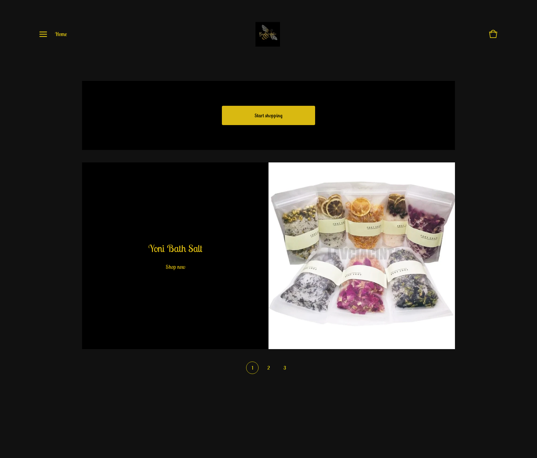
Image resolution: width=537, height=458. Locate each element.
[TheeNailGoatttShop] (267, 34)
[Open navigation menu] (43, 34)
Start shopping (268, 115)
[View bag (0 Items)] (493, 37)
